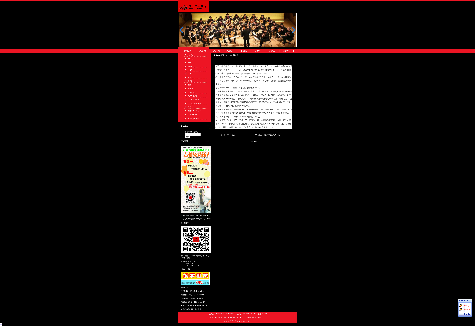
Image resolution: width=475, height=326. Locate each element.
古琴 (189, 77)
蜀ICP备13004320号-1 (242, 321)
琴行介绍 (202, 51)
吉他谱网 (192, 298)
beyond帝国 (185, 305)
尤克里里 (191, 92)
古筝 (189, 74)
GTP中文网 (201, 295)
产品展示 (230, 51)
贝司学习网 (201, 302)
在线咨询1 (466, 306)
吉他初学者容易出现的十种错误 (271, 135)
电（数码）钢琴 (193, 118)
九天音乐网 (184, 291)
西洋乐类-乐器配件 (194, 111)
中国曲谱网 (197, 309)
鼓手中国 (194, 302)
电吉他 (190, 55)
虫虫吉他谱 (192, 295)
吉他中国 (184, 295)
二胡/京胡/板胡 (193, 114)
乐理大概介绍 (231, 135)
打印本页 (251, 141)
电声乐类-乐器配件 (194, 103)
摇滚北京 (201, 291)
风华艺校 (198, 305)
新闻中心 (258, 51)
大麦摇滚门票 (185, 302)
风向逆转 (200, 298)
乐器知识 (244, 51)
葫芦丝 (190, 66)
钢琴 (189, 62)
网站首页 (188, 51)
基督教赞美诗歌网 (187, 309)
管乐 (189, 107)
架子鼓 (190, 81)
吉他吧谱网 (184, 298)
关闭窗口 (258, 141)
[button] (293, 30)
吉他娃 (192, 305)
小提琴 (190, 70)
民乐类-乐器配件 (193, 100)
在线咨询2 (466, 310)
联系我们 (286, 51)
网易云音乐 (193, 291)
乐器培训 (272, 51)
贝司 (189, 85)
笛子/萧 (190, 88)
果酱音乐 (204, 305)
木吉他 (190, 59)
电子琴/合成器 (192, 96)
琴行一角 (216, 51)
